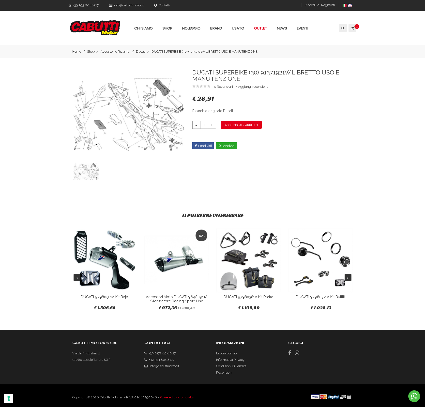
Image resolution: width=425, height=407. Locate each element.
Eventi (302, 28)
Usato (238, 28)
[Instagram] (297, 352)
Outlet (260, 28)
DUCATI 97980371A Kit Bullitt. (321, 297)
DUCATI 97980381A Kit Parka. (249, 297)
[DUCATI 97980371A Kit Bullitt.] (320, 260)
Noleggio (191, 28)
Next (348, 277)
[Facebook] (289, 352)
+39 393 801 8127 (86, 5)
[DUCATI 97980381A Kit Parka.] (248, 260)
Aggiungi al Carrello (241, 125)
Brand (216, 28)
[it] (345, 5)
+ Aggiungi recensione (252, 86)
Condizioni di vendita (231, 366)
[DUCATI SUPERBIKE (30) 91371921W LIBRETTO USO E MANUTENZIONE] (129, 114)
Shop (91, 51)
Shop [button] (167, 28)
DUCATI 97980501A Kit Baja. (105, 297)
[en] (350, 5)
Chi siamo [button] (143, 28)
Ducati (141, 51)
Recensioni (224, 372)
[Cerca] (342, 28)
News (282, 28)
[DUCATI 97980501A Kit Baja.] (104, 260)
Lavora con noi (226, 353)
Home (76, 51)
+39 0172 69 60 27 (162, 353)
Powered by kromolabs (177, 397)
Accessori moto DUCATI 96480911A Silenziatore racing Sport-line (177, 299)
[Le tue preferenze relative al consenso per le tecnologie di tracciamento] (8, 398)
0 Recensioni (224, 86)
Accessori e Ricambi (115, 51)
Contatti (164, 5)
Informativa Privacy (230, 360)
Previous (77, 277)
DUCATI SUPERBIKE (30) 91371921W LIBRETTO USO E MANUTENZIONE (205, 51)
